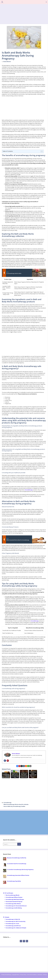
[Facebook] (5, 760)
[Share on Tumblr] (24, 766)
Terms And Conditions (32, 974)
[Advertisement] (24, 13)
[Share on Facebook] (17, 766)
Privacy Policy (23, 974)
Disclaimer (40, 974)
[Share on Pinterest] (19, 766)
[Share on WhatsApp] (28, 766)
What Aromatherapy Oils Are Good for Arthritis (16, 804)
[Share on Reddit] (26, 766)
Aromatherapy (29, 490)
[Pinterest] (8, 760)
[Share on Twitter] (22, 766)
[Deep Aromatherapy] (2, 2)
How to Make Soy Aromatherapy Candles (14, 806)
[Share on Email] (30, 766)
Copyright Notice (15, 974)
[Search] (19, 844)
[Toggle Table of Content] (41, 151)
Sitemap (45, 974)
